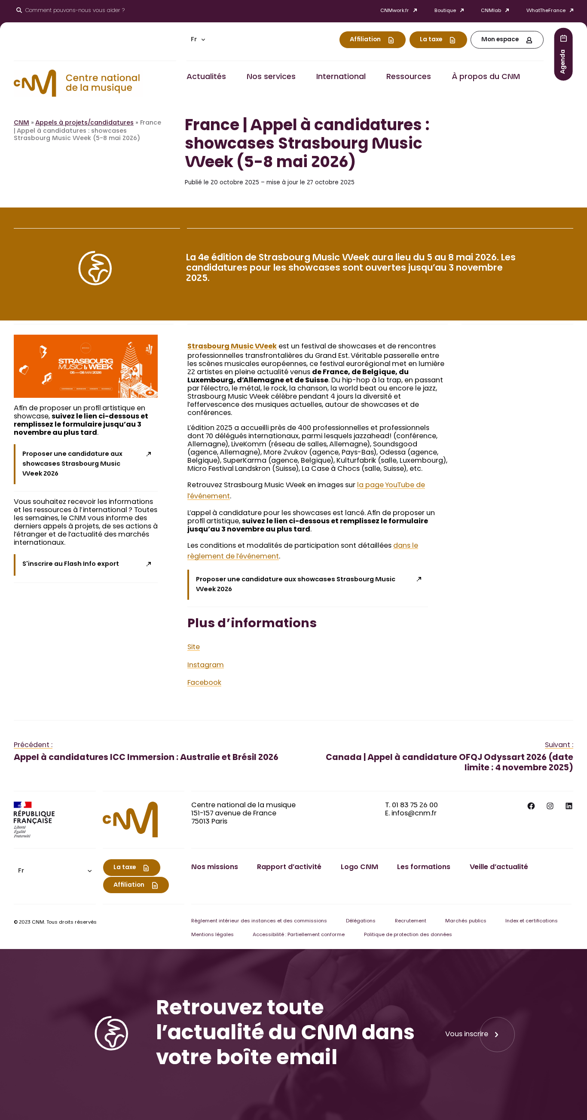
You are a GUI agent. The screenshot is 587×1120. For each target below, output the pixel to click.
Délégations (361, 921)
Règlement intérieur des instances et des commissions (259, 921)
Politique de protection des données (408, 935)
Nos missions (214, 867)
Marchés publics (465, 921)
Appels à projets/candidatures (84, 123)
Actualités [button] (206, 77)
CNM (21, 123)
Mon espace (500, 40)
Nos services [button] (271, 77)
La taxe (431, 40)
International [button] (341, 77)
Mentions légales (212, 935)
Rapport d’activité (289, 867)
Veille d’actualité (499, 867)
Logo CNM (359, 867)
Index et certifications (531, 921)
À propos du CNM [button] (486, 77)
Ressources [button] (408, 77)
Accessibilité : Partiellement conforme (299, 935)
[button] (198, 39)
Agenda (563, 61)
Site (193, 647)
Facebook (204, 683)
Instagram (205, 665)
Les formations (423, 867)
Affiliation (365, 40)
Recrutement (410, 921)
